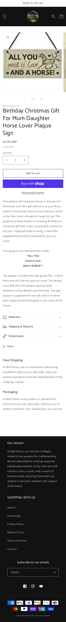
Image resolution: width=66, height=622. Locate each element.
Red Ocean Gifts (28, 615)
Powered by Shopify (42, 615)
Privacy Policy (15, 524)
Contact (12, 549)
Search (11, 507)
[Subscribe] (54, 572)
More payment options (33, 192)
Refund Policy (15, 532)
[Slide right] (41, 99)
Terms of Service (17, 540)
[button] (5, 16)
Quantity (7, 152)
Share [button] (10, 346)
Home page (14, 515)
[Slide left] (25, 99)
